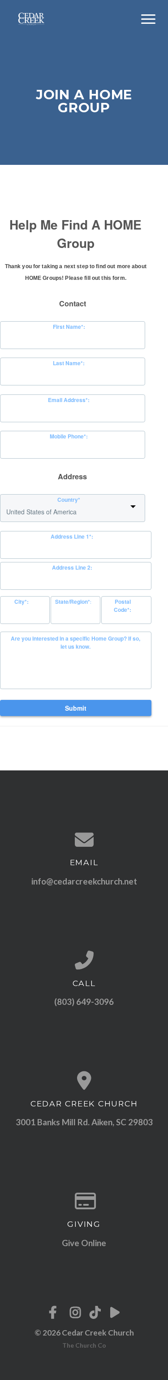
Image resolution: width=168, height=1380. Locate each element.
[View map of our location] (84, 1080)
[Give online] (84, 1200)
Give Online (84, 1243)
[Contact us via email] (84, 839)
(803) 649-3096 (84, 1001)
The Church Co (84, 1345)
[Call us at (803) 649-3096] (84, 960)
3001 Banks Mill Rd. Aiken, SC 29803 (84, 1122)
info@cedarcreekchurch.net (84, 881)
